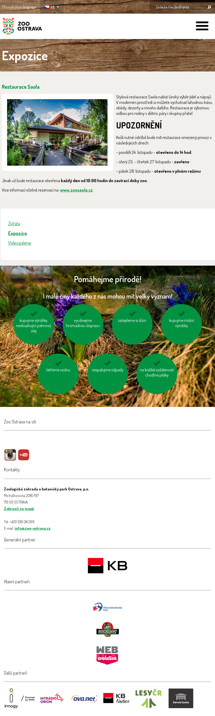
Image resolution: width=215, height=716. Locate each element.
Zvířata (14, 223)
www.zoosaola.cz (76, 190)
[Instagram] (10, 458)
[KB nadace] (116, 701)
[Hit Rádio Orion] (52, 701)
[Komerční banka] (107, 566)
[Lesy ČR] (148, 701)
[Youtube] (23, 458)
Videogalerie (19, 242)
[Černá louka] (181, 701)
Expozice (17, 233)
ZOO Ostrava (22, 27)
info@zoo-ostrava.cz (33, 528)
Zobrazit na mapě (19, 508)
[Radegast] (107, 628)
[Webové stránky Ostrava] (107, 652)
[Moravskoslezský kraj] (107, 606)
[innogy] (19, 701)
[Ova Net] (84, 701)
